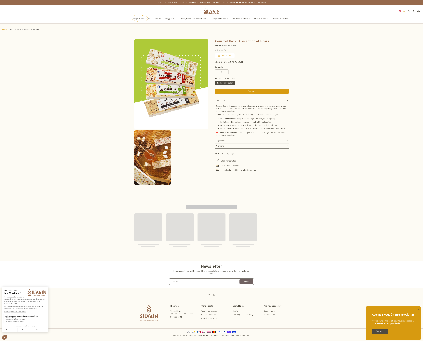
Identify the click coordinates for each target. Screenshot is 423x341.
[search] (408, 11)
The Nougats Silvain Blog (243, 314)
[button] (252, 91)
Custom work (269, 311)
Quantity (219, 67)
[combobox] (402, 11)
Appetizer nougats (209, 318)
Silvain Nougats (186, 335)
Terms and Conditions (214, 335)
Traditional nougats (209, 311)
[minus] (217, 72)
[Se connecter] (413, 11)
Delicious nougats (208, 314)
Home (4, 29)
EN (404, 11)
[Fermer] (418, 309)
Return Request (243, 335)
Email (175, 281)
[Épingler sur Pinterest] (232, 153)
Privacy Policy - (231, 335)
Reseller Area (269, 314)
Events (235, 311)
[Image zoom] (171, 84)
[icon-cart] (418, 11)
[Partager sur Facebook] (222, 153)
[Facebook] (209, 294)
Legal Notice (199, 335)
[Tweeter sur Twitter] (227, 153)
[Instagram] (214, 294)
